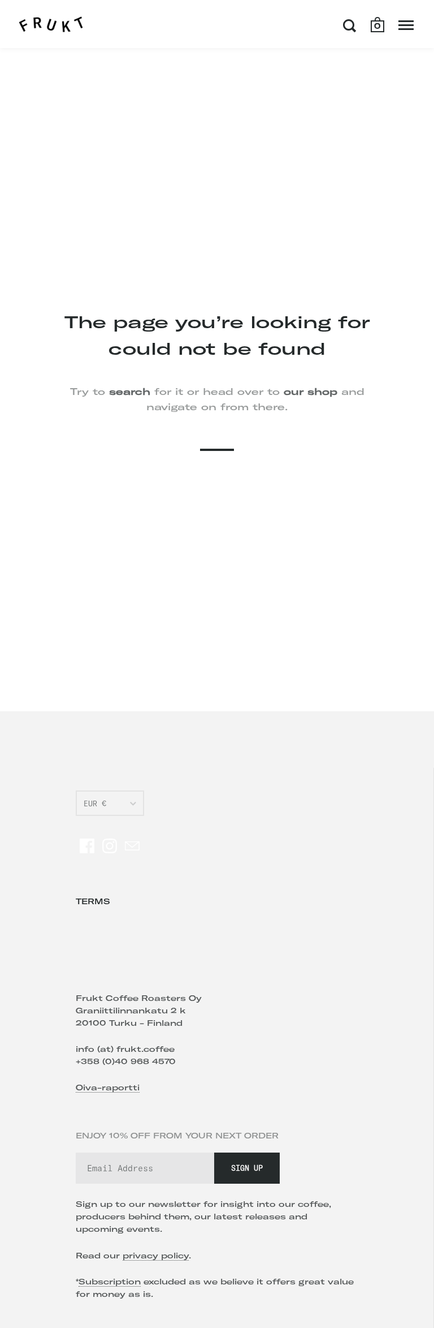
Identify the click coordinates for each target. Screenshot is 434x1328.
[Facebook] (87, 846)
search (129, 391)
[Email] (132, 846)
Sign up (247, 1167)
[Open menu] (406, 25)
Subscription (110, 1281)
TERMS (93, 901)
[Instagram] (109, 846)
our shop (310, 391)
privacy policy (156, 1255)
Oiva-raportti (108, 1087)
